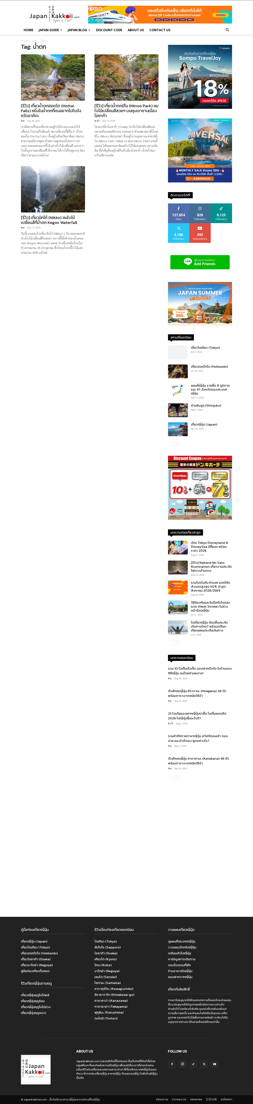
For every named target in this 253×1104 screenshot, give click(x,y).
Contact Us (159, 30)
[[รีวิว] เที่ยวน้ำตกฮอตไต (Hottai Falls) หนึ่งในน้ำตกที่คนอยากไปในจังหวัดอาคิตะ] (53, 77)
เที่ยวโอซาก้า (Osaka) (36, 959)
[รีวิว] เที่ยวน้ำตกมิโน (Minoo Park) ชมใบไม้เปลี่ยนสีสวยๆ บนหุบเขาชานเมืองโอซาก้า (126, 111)
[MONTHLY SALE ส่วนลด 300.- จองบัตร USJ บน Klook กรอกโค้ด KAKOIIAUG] (200, 181)
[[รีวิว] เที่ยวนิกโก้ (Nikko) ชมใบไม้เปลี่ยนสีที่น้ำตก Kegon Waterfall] (53, 189)
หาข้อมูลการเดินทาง (181, 959)
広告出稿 (211, 1099)
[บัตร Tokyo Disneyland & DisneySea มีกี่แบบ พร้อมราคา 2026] (178, 547)
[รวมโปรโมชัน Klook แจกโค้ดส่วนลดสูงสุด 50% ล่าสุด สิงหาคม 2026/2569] (178, 587)
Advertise (196, 1099)
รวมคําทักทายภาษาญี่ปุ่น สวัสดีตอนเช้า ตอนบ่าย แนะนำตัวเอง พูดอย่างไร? (198, 738)
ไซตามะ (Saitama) (107, 982)
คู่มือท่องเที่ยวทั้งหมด (35, 970)
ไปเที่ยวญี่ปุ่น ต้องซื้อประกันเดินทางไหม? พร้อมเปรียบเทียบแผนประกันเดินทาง (209, 626)
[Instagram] (183, 1064)
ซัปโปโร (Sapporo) (107, 947)
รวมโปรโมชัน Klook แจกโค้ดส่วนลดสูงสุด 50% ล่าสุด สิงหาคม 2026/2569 (210, 586)
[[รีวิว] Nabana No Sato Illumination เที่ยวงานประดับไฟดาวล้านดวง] (178, 567)
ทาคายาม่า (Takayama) (110, 1006)
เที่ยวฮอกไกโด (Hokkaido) (209, 366)
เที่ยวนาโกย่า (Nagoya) (37, 965)
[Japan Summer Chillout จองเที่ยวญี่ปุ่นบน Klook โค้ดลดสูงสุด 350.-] (200, 304)
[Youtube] (215, 1064)
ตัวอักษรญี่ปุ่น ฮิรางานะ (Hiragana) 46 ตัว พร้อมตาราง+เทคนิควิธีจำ (197, 693)
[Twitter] (204, 1064)
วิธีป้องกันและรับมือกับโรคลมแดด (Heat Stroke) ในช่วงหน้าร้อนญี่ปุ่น (210, 606)
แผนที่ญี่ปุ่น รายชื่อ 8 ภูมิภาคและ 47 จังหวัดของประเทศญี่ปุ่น (210, 389)
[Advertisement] (200, 849)
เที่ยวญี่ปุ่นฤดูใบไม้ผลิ (35, 995)
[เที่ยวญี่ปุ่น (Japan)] (178, 429)
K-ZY (97, 120)
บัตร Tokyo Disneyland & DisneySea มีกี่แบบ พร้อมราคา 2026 (209, 546)
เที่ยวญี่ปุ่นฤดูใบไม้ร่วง (36, 1006)
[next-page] (176, 443)
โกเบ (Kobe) (103, 965)
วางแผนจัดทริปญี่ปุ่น (182, 947)
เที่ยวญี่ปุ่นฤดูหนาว (33, 1012)
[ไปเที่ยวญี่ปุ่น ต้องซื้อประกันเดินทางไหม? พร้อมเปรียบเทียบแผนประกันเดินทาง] (178, 627)
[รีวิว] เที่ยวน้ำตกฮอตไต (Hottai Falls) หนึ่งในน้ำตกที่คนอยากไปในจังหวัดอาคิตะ (51, 111)
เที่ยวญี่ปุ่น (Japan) (204, 424)
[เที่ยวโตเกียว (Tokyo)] (178, 352)
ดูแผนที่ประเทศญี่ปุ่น (181, 941)
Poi (23, 120)
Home (28, 30)
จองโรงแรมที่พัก (179, 965)
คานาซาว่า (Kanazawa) (111, 1000)
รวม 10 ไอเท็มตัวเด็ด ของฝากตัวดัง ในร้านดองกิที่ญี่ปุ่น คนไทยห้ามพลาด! (200, 671)
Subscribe (200, 224)
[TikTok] (193, 1064)
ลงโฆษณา (226, 1099)
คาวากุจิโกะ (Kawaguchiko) (113, 988)
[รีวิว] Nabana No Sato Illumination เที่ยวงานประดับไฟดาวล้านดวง (211, 566)
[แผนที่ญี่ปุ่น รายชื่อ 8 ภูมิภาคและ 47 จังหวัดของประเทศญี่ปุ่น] (178, 390)
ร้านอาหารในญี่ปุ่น (180, 970)
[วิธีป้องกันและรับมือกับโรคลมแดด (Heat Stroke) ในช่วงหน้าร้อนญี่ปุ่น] (178, 607)
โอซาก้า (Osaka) (105, 953)
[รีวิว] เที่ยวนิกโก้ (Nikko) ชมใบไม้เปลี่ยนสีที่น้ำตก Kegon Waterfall (49, 219)
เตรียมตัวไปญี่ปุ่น (179, 953)
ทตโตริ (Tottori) (106, 1018)
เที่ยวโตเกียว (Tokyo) (205, 347)
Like (179, 204)
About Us (136, 30)
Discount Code (109, 30)
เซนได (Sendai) (105, 976)
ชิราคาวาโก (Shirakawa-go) (114, 994)
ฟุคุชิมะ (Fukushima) (109, 1012)
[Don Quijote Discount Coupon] (200, 518)
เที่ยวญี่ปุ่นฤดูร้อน (33, 1000)
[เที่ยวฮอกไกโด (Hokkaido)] (178, 371)
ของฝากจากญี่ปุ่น (180, 976)
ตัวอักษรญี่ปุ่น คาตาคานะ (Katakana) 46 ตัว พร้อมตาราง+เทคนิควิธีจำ (198, 761)
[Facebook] (172, 1064)
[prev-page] (170, 443)
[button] (227, 30)
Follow (200, 204)
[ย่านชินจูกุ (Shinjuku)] (178, 410)
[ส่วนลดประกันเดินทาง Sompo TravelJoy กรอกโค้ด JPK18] (200, 107)
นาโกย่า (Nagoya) (107, 970)
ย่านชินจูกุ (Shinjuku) (206, 405)
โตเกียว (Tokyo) (105, 941)
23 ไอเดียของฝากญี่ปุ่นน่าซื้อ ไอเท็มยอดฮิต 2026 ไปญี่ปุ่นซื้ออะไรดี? (197, 716)
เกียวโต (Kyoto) (105, 959)
